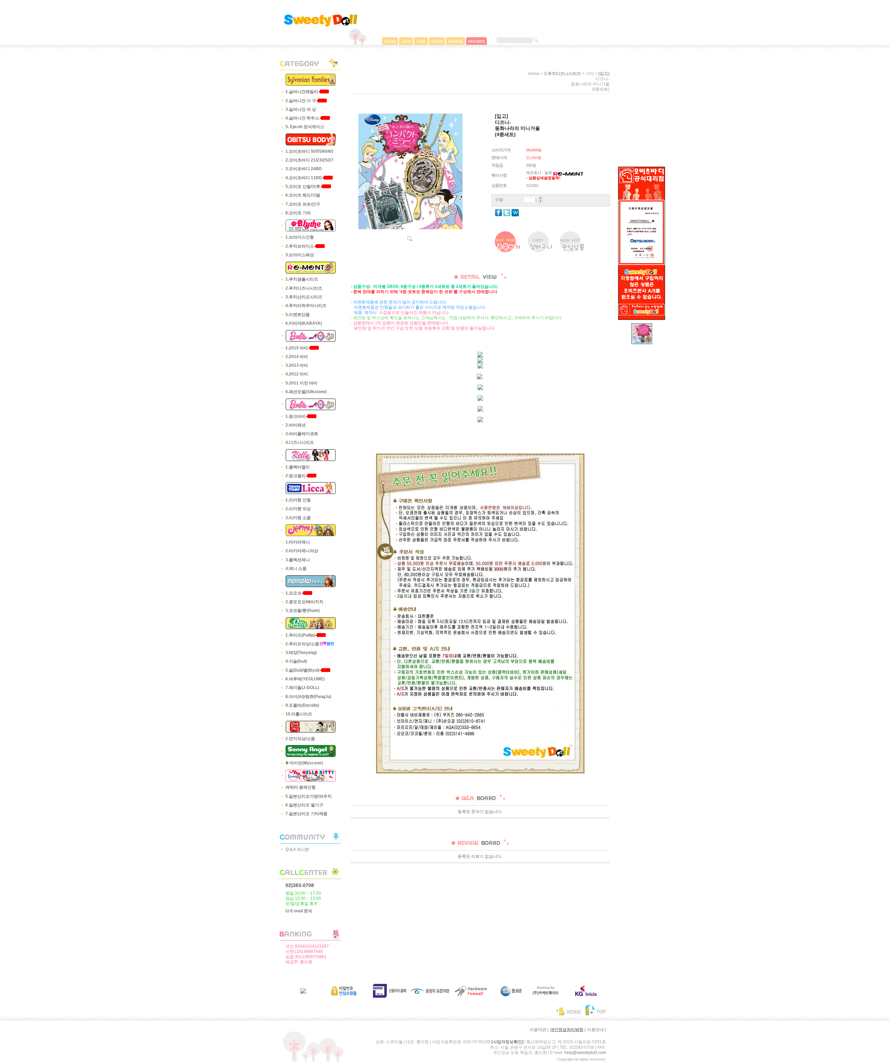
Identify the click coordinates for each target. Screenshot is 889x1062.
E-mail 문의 (300, 910)
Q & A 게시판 (297, 849)
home (534, 73)
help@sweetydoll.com (585, 1052)
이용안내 (595, 1029)
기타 (589, 73)
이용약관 (538, 1029)
